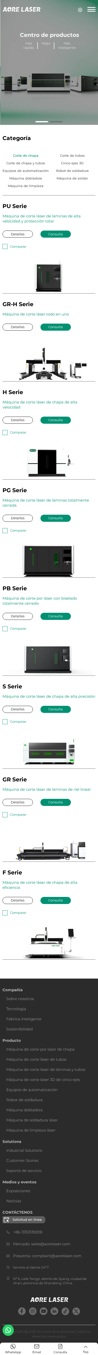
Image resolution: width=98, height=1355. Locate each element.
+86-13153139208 (27, 1232)
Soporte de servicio (23, 1170)
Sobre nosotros (20, 998)
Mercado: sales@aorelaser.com (41, 1243)
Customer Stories (22, 1160)
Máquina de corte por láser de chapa (40, 1049)
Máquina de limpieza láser (31, 1130)
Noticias (13, 1201)
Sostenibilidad (19, 1029)
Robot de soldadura (24, 1099)
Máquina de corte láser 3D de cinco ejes (43, 1079)
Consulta (55, 234)
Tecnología (16, 1008)
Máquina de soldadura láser (32, 1120)
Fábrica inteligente (23, 1019)
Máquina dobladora (24, 1110)
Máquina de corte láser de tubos (36, 1059)
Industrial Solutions (24, 1150)
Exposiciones (18, 1190)
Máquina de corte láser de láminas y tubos (45, 1069)
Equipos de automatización (32, 1089)
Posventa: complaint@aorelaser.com (47, 1255)
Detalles (17, 234)
